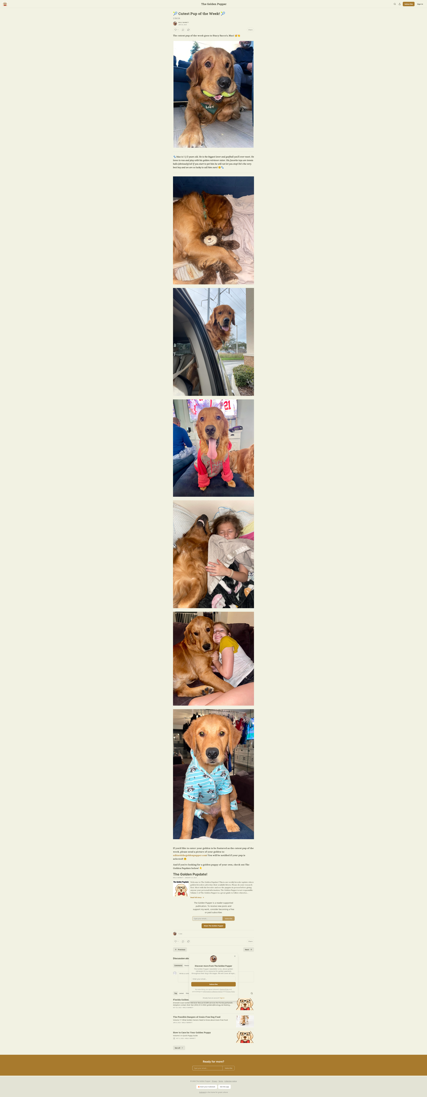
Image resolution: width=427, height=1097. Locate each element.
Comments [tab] (178, 966)
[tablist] (182, 965)
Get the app (224, 1087)
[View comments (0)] (183, 30)
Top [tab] (175, 993)
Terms (221, 1081)
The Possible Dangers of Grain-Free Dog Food (196, 1016)
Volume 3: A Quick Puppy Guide (185, 1035)
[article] (213, 1005)
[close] (235, 956)
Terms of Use (224, 989)
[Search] (395, 4)
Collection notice (230, 1081)
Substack (202, 1092)
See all (177, 1048)
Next (247, 949)
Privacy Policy (230, 992)
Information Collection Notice (213, 992)
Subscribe (409, 4)
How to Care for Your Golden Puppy (192, 1032)
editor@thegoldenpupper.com (190, 855)
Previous (181, 949)
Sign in (420, 4)
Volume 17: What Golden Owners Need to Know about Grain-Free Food (200, 1020)
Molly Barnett (183, 22)
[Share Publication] (399, 4)
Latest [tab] (181, 993)
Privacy (214, 1081)
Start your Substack (207, 1087)
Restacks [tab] (187, 966)
